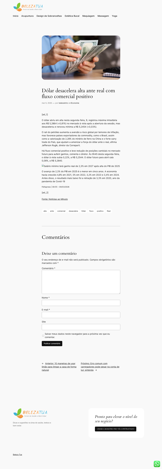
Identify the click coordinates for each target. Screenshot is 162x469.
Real (108, 211)
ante (52, 211)
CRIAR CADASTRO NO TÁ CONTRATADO (115, 429)
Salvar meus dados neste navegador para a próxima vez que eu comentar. (77, 335)
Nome (46, 297)
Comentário (48, 268)
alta (45, 211)
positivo (100, 211)
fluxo (91, 211)
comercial (61, 211)
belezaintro (63, 103)
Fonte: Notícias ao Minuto (55, 199)
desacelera (73, 211)
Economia (75, 103)
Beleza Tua (17, 454)
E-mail (46, 309)
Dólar (84, 211)
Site (44, 321)
